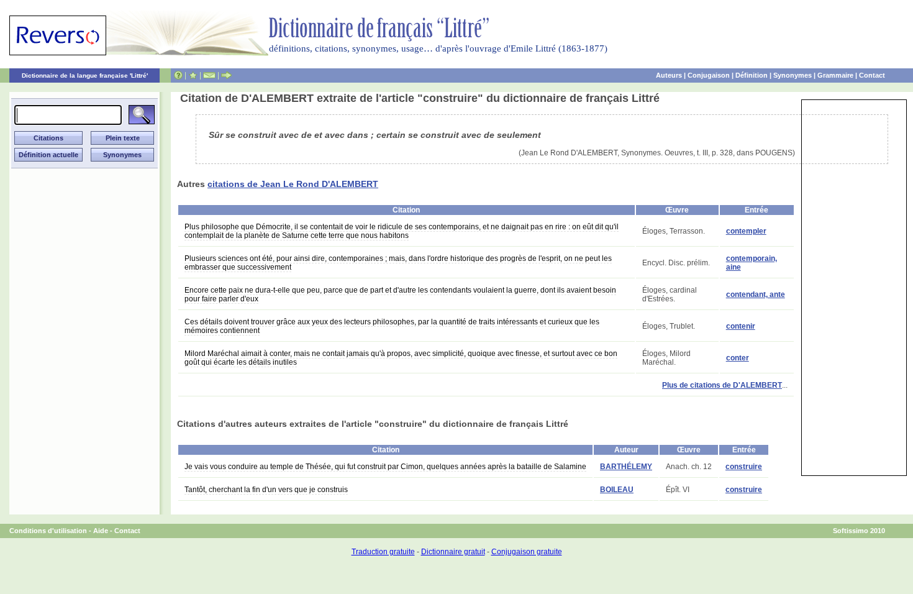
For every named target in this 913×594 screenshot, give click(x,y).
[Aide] (178, 75)
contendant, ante (755, 294)
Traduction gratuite (383, 551)
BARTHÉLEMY (626, 466)
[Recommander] (226, 75)
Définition (751, 75)
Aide (100, 530)
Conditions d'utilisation (48, 530)
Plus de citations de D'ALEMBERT (722, 385)
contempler (746, 231)
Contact (872, 75)
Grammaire (835, 75)
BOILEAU (617, 489)
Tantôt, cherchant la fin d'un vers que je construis (266, 489)
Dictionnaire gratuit (453, 551)
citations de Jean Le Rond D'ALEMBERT (292, 184)
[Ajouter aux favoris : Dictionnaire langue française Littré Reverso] (193, 75)
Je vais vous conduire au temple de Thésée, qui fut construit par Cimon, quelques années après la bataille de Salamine (385, 466)
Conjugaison (709, 75)
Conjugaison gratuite (526, 551)
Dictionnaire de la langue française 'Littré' (85, 75)
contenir (740, 326)
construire (743, 466)
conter (737, 358)
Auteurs (669, 75)
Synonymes (792, 75)
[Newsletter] (209, 75)
